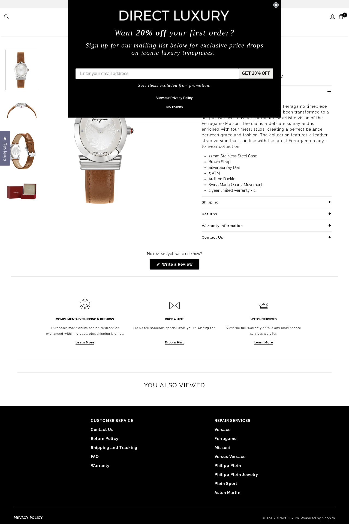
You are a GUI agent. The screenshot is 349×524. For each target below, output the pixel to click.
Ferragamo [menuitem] (226, 438)
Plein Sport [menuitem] (226, 483)
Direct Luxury (287, 518)
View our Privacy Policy (174, 98)
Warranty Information (222, 226)
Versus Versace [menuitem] (230, 456)
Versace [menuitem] (223, 429)
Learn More (85, 342)
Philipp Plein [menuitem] (228, 465)
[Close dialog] (276, 5)
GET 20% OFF (256, 73)
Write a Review (180, 266)
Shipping (210, 202)
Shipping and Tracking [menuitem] (114, 447)
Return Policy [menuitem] (105, 438)
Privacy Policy (28, 518)
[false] (7, 17)
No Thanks (174, 107)
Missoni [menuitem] (222, 447)
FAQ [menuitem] (95, 456)
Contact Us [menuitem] (102, 429)
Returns (209, 214)
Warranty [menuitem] (100, 465)
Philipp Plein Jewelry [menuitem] (236, 474)
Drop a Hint (174, 342)
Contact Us (212, 237)
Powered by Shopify (318, 518)
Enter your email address (101, 64)
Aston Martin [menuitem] (227, 492)
